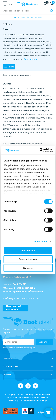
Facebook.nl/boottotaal (29, 291)
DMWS (37, 394)
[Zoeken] (51, 10)
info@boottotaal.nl (24, 287)
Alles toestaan (28, 250)
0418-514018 (19, 284)
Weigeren (28, 268)
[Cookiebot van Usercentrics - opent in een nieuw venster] (40, 150)
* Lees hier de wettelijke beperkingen (19, 347)
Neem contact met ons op (13, 307)
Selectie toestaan (28, 259)
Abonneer (44, 341)
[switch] (48, 210)
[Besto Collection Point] (10, 411)
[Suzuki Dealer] (28, 411)
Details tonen (40, 241)
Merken (8, 24)
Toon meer (29, 59)
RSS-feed (46, 394)
